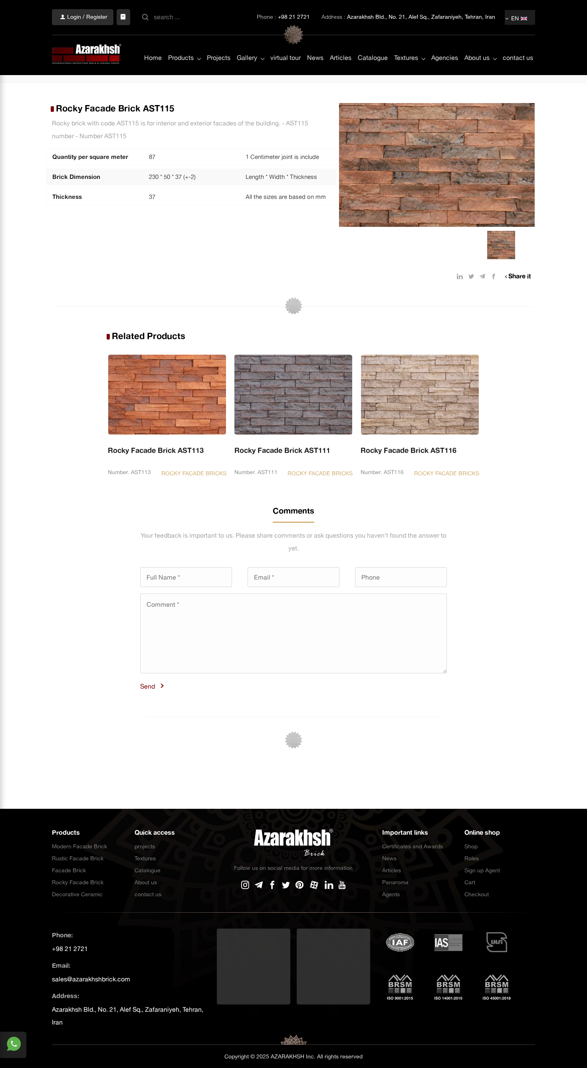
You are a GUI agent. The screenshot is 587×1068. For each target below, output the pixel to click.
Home (153, 57)
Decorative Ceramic (77, 894)
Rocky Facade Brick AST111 (282, 450)
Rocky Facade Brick (77, 882)
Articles (340, 57)
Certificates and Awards (412, 846)
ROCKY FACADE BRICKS (193, 473)
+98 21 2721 (294, 16)
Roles (471, 858)
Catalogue (373, 57)
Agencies (444, 57)
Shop (471, 846)
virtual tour (285, 57)
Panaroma (395, 882)
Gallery (247, 57)
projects (145, 846)
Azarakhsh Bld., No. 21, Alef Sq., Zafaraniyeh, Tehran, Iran (421, 16)
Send (147, 686)
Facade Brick (69, 870)
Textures (406, 57)
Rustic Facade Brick (77, 858)
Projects (218, 57)
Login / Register (86, 16)
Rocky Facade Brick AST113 (156, 450)
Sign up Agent (482, 870)
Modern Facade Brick (79, 846)
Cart (469, 882)
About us (477, 57)
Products (181, 57)
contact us (518, 57)
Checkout (476, 894)
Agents (391, 894)
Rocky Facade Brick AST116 (408, 450)
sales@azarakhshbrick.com (91, 979)
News (315, 57)
